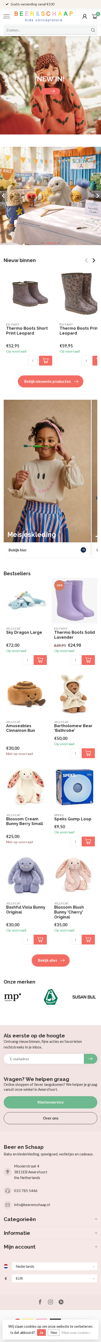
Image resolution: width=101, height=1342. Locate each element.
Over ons (50, 1118)
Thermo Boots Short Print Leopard (27, 331)
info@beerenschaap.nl (32, 1204)
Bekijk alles (47, 960)
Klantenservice (51, 1102)
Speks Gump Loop (72, 819)
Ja (41, 1332)
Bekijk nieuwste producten (47, 381)
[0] (94, 16)
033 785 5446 (26, 1190)
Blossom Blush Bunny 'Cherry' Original (69, 912)
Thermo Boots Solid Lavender (74, 635)
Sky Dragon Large (24, 632)
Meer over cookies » (76, 1333)
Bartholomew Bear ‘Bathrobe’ (73, 728)
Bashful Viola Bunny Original (25, 909)
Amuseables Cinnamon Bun (20, 728)
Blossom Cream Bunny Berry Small (24, 821)
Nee (53, 1332)
